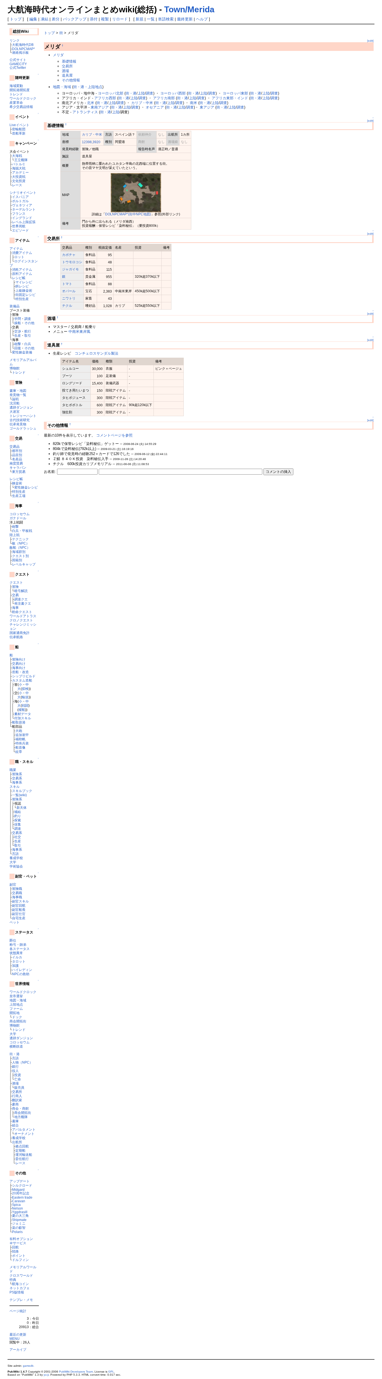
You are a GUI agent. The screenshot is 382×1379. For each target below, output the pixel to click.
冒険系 (17, 774)
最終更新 (185, 19)
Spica (16, 1204)
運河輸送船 (23, 1154)
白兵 (27, 344)
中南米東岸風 (79, 331)
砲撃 (17, 344)
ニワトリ (69, 298)
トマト (67, 284)
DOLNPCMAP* (23, 49)
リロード (120, 19)
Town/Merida (189, 9)
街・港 (15, 1054)
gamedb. (28, 1365)
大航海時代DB (23, 44)
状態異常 (16, 953)
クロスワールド (21, 1275)
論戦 (15, 399)
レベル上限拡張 (24, 222)
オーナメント (24, 1133)
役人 (15, 1070)
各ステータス (20, 949)
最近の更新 (18, 1334)
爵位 (13, 940)
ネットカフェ (20, 1288)
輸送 (25, 697)
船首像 (20, 747)
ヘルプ (202, 19)
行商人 (17, 1096)
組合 (15, 1125)
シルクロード (22, 1185)
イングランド (22, 218)
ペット (15, 922)
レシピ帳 (18, 278)
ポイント (18, 1255)
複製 (105, 19)
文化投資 (18, 181)
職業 (13, 770)
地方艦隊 (21, 1117)
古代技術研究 (20, 420)
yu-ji (46, 1374)
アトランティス (85, 112)
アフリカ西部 (105, 98)
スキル (15, 786)
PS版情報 (17, 1292)
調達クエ (21, 599)
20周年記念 (20, 1193)
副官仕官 (18, 914)
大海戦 (17, 155)
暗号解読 (21, 591)
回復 (17, 348)
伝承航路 (16, 637)
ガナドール (18, 518)
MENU (15, 1338)
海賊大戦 (18, 168)
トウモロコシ (72, 262)
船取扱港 (18, 722)
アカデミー (20, 172)
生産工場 (18, 496)
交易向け (18, 663)
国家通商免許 (20, 633)
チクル (67, 305)
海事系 (17, 782)
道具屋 (67, 75)
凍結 (44, 19)
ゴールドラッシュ (23, 428)
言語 (15, 853)
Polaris (17, 1232)
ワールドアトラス (23, 616)
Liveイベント (19, 125)
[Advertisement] (109, 490)
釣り (17, 816)
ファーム (16, 1008)
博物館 (15, 368)
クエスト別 (20, 556)
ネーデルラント (24, 209)
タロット (18, 961)
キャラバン (18, 467)
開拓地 (15, 1013)
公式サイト (18, 60)
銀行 (15, 1066)
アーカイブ (18, 1349)
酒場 (15, 1083)
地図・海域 (18, 1000)
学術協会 (16, 866)
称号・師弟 (18, 944)
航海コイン (20, 1284)
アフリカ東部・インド (230, 98)
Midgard (18, 1189)
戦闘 (25, 705)
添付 (94, 19)
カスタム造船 (22, 680)
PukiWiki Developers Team (76, 1371)
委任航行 (22, 1159)
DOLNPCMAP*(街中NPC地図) (128, 214)
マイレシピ (23, 282)
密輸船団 (18, 129)
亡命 (17, 1079)
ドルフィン (20, 1260)
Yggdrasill (19, 1212)
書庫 (15, 1121)
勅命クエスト (22, 612)
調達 (17, 828)
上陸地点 (16, 1004)
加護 (15, 965)
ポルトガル (20, 201)
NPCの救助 (20, 974)
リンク (15, 40)
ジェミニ (18, 1223)
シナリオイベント (23, 192)
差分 (56, 19)
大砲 (18, 730)
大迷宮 (15, 411)
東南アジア (100, 107)
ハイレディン (22, 970)
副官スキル (20, 901)
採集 (17, 824)
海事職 (17, 897)
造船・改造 (20, 672)
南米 (193, 103)
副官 (13, 884)
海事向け (18, 668)
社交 (17, 837)
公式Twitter (18, 67)
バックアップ (74, 19)
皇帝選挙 (16, 996)
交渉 (17, 331)
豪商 (15, 1104)
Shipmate (19, 1220)
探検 (25, 688)
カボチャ (69, 254)
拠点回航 (22, 1146)
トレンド (16, 94)
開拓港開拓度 (20, 90)
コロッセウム (20, 514)
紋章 (18, 751)
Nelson (17, 1208)
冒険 (15, 586)
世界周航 (18, 226)
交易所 (17, 1091)
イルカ (17, 957)
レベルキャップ (24, 564)
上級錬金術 (23, 290)
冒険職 (17, 888)
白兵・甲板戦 (22, 530)
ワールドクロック (23, 98)
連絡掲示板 (20, 52)
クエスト (16, 582)
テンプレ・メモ (21, 1300)
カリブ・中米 (142, 103)
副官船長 (18, 909)
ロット (19, 257)
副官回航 (18, 905)
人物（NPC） (22, 1062)
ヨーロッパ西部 (173, 93)
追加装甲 (22, 735)
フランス (18, 213)
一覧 (151, 19)
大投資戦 (18, 176)
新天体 (21, 807)
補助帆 (20, 739)
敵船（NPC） (20, 547)
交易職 (17, 893)
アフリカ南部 (164, 98)
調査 (27, 318)
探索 (17, 820)
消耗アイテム (22, 269)
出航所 (17, 1142)
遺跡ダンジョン (21, 407)
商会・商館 (20, 1108)
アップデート (20, 1181)
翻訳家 (17, 1100)
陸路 (15, 1251)
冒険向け (18, 659)
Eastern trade (22, 1197)
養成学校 (16, 858)
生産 (17, 335)
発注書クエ (22, 603)
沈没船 (15, 403)
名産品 (17, 459)
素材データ (22, 714)
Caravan (18, 1201)
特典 (13, 1279)
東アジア (207, 107)
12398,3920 (91, 142)
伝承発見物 (18, 424)
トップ (16, 19)
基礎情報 (69, 61)
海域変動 (16, 86)
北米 (90, 103)
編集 (33, 19)
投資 (17, 1075)
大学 (13, 862)
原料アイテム (22, 273)
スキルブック (22, 791)
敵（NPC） (20, 543)
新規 (139, 19)
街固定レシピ (25, 294)
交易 (15, 595)
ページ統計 (18, 1311)
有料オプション (21, 1239)
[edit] (370, 40)
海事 (15, 607)
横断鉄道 (16, 1046)
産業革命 (16, 102)
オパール (69, 291)
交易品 (15, 446)
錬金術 (17, 483)
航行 (27, 331)
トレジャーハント (23, 416)
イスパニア (20, 197)
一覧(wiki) (19, 795)
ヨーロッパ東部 (235, 93)
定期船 (20, 1150)
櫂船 (21, 709)
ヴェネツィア (22, 205)
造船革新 (18, 133)
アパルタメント (24, 1129)
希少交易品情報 (21, 107)
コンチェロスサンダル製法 (96, 353)
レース (17, 185)
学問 (17, 318)
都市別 (17, 450)
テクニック (20, 539)
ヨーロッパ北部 (110, 93)
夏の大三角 (20, 1215)
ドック (17, 1017)
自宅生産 (18, 918)
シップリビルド (24, 676)
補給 (17, 812)
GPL (111, 1371)
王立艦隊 (21, 160)
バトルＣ (18, 164)
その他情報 (71, 80)
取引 (27, 335)
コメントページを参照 (114, 435)
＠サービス (18, 1243)
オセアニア (155, 107)
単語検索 (166, 19)
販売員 (19, 1087)
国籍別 (17, 560)
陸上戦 (15, 535)
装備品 (15, 306)
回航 (15, 1247)
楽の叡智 (18, 1227)
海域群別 (18, 551)
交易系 (17, 778)
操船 (17, 323)
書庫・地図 (18, 390)
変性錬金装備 (22, 352)
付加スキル (22, 718)
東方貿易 (18, 471)
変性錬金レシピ (26, 487)
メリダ (58, 55)
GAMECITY (18, 64)
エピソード (20, 230)
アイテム (16, 248)
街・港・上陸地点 (87, 87)
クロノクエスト (21, 620)
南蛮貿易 (16, 463)
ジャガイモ (70, 269)
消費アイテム (22, 252)
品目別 (17, 455)
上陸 (141, 93)
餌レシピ (22, 286)
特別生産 (22, 299)
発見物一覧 (18, 395)
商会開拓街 (18, 1021)
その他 (29, 323)
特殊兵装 (22, 743)
